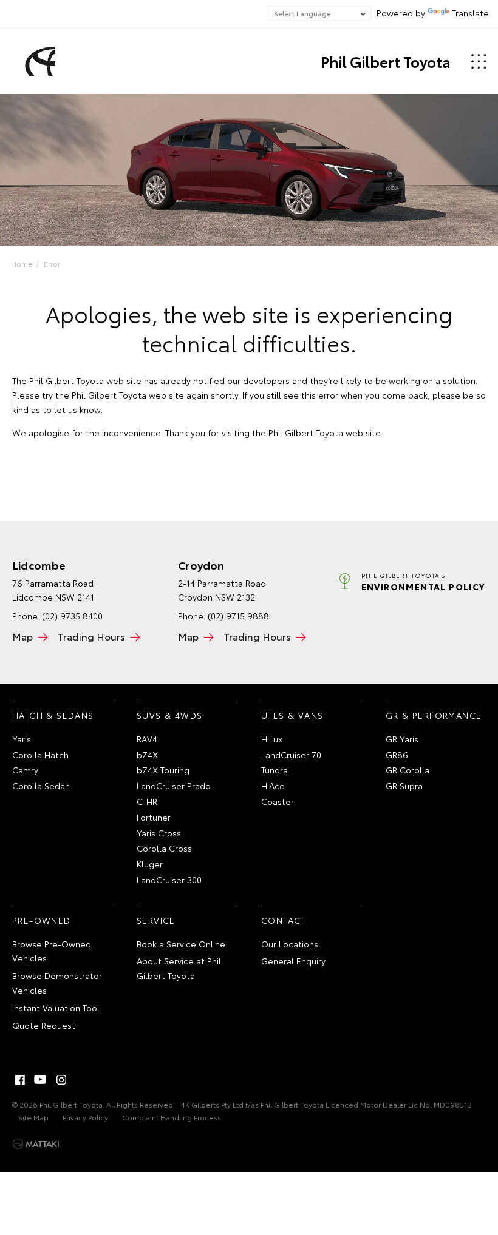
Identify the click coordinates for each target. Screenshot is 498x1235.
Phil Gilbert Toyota (386, 61)
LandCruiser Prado (174, 785)
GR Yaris (402, 739)
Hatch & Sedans (53, 715)
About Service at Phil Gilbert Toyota (179, 968)
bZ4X (147, 755)
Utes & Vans (292, 715)
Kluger (150, 864)
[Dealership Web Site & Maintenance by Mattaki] (36, 1144)
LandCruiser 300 (169, 879)
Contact (283, 920)
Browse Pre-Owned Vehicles (51, 951)
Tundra (274, 770)
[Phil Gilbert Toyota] (38, 61)
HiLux (271, 739)
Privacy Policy (85, 1117)
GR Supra (404, 785)
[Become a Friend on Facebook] (20, 1079)
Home (22, 263)
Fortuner (154, 817)
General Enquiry (293, 961)
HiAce (273, 785)
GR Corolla (407, 770)
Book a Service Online (181, 944)
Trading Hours (91, 636)
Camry (25, 770)
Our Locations (289, 944)
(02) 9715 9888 (238, 616)
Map (22, 636)
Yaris (21, 739)
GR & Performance (434, 715)
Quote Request (43, 1025)
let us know (77, 409)
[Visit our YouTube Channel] (40, 1079)
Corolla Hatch (40, 755)
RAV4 (147, 739)
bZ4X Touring (163, 770)
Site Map (33, 1117)
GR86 (397, 755)
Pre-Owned (41, 920)
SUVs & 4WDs (169, 715)
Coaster (277, 801)
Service (156, 920)
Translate (470, 13)
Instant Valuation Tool (56, 1007)
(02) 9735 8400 (72, 616)
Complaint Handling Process (171, 1117)
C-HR (147, 801)
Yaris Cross (159, 833)
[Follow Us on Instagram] (61, 1079)
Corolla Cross (164, 848)
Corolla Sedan (41, 785)
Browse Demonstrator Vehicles (57, 982)
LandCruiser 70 (291, 755)
